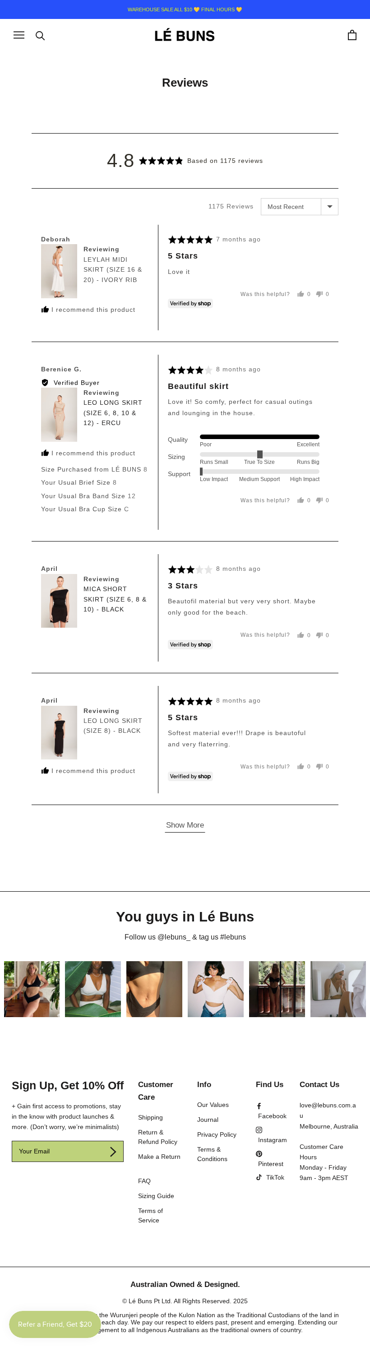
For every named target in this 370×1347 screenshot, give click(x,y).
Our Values (213, 1104)
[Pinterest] (270, 1158)
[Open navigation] (19, 35)
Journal (207, 1119)
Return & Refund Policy (157, 1137)
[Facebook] (271, 1110)
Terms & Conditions (212, 1154)
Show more (185, 825)
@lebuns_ (173, 937)
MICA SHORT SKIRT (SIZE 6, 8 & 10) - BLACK (115, 599)
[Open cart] (352, 35)
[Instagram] (271, 1134)
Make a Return (159, 1156)
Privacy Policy (216, 1134)
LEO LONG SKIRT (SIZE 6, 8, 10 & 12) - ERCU (113, 412)
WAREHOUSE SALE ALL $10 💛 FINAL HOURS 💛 (185, 9)
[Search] (40, 35)
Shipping (150, 1117)
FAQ (144, 1181)
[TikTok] (270, 1177)
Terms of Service (150, 1215)
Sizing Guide (156, 1195)
